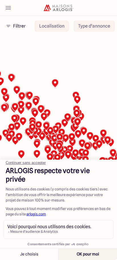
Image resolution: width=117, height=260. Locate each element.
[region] (58, 115)
